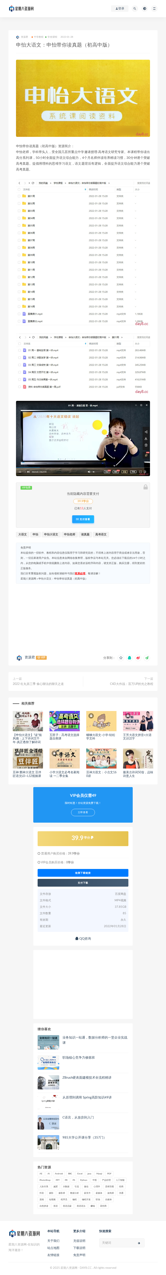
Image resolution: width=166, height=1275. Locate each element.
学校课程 (52, 37)
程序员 (64, 1199)
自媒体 (108, 1199)
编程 (74, 1199)
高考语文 (101, 534)
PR (66, 1180)
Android (59, 1174)
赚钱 (93, 1206)
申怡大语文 (51, 534)
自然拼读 (44, 1206)
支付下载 (83, 882)
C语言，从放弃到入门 (78, 1117)
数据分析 (74, 1193)
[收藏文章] (121, 658)
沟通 (121, 1193)
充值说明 (79, 1240)
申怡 (35, 534)
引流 (77, 1187)
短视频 (52, 1199)
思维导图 (109, 1187)
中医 (95, 1180)
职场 (98, 1199)
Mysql (99, 1174)
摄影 (51, 1193)
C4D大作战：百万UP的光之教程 (131, 684)
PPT (58, 1180)
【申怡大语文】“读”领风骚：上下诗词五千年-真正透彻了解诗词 (27, 739)
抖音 (42, 1193)
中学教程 (39, 37)
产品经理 (106, 1180)
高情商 (103, 1206)
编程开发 (86, 1199)
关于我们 (53, 1240)
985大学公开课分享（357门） (84, 1137)
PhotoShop (45, 1180)
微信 (86, 1187)
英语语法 (81, 1206)
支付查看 (84, 519)
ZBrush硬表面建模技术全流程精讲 (87, 1077)
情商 (121, 1187)
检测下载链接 (83, 873)
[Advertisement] (83, 618)
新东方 (87, 1193)
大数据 (66, 1187)
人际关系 (44, 1187)
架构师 (110, 1193)
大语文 (22, 534)
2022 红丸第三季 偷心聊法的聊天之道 (38, 684)
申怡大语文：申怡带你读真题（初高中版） (63, 578)
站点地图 (53, 1248)
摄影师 (62, 1193)
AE (41, 1174)
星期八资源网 (28, 578)
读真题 (85, 534)
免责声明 (79, 1255)
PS (74, 1180)
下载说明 (79, 1248)
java (89, 1174)
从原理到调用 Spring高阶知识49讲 (87, 1097)
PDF (109, 1174)
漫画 (42, 1199)
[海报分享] (147, 658)
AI (49, 1174)
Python (83, 1180)
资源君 (30, 657)
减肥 (55, 1187)
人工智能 (120, 1180)
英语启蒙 (67, 1206)
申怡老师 (69, 534)
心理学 (97, 1187)
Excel (79, 1174)
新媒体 (99, 1193)
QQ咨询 (84, 938)
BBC (70, 1174)
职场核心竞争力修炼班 (78, 1057)
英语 (55, 1206)
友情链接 (53, 1255)
